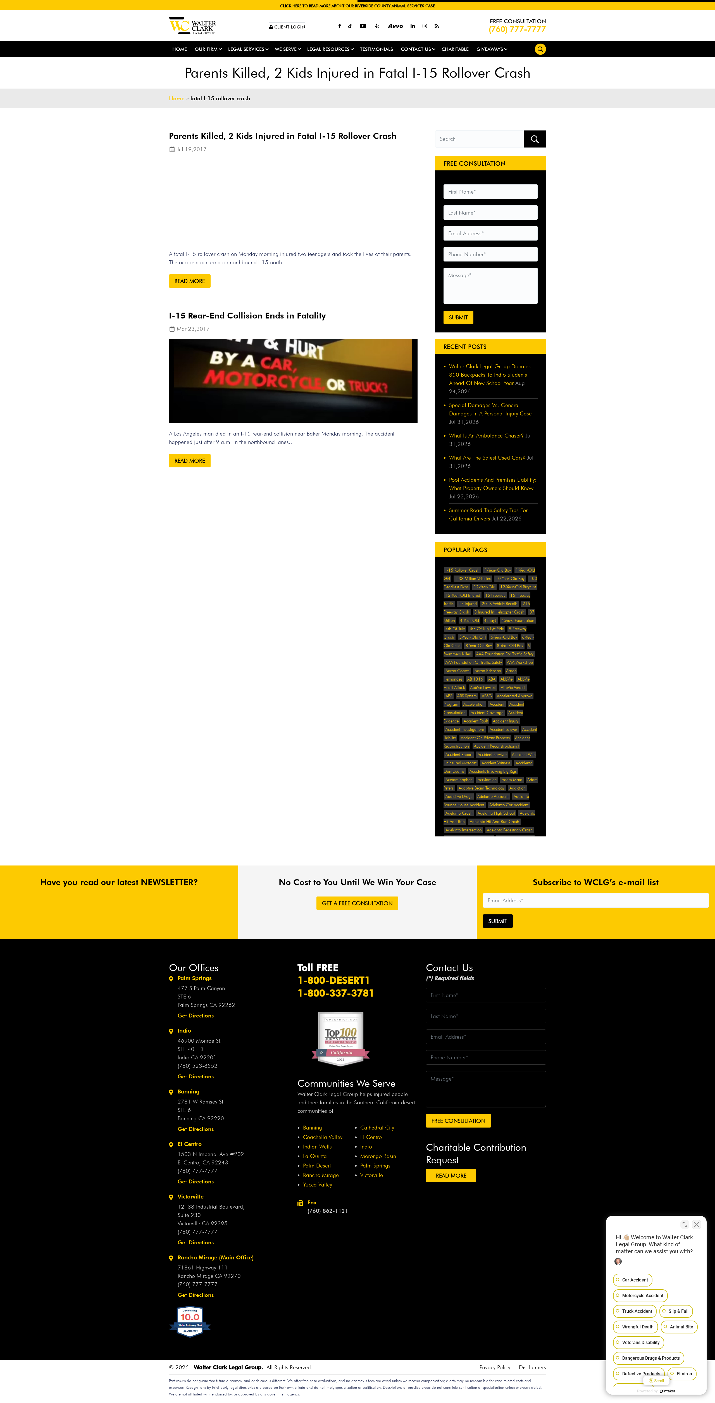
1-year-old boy (498, 570)
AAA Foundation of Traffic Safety (473, 662)
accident (497, 704)
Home (179, 49)
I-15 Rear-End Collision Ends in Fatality (247, 315)
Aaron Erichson (488, 670)
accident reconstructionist (496, 746)
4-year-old (469, 620)
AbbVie (506, 679)
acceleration (474, 704)
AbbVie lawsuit (483, 687)
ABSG (487, 695)
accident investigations (465, 729)
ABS (448, 695)
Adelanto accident (493, 796)
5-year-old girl (472, 637)
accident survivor (492, 754)
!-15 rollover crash (462, 570)
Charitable (455, 49)
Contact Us (416, 49)
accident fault (476, 721)
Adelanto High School (496, 813)
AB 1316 (475, 679)
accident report (459, 754)
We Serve (286, 49)
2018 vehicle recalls (500, 603)
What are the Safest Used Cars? (487, 457)
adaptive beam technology (481, 788)
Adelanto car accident (508, 804)
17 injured (468, 603)
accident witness (496, 762)
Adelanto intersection (463, 830)
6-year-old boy (504, 637)
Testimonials (376, 49)
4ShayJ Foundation (517, 620)
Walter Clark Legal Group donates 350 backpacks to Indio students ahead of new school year (490, 374)
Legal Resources (328, 49)
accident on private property (485, 737)
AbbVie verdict (513, 687)
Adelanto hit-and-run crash (494, 821)
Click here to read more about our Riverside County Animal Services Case (357, 6)
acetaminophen (459, 779)
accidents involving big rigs (493, 771)
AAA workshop (520, 662)
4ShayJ (490, 620)
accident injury (505, 721)
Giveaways (489, 49)
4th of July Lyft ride (487, 628)
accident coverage (487, 712)
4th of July (455, 628)
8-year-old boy (479, 645)
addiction (517, 788)
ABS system (467, 695)
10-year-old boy (510, 578)
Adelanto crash (459, 813)
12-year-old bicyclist (518, 586)
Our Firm (206, 49)
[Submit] (535, 139)
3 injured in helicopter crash (499, 612)
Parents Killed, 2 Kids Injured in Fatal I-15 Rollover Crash (283, 136)
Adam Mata (512, 779)
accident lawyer (503, 729)
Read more (190, 281)
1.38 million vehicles (473, 578)
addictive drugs (458, 796)
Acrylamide (487, 779)
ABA (491, 679)
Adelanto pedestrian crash (510, 830)
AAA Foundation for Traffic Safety (504, 654)
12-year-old (484, 586)
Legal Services (246, 49)
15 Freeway (495, 595)
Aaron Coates (457, 670)
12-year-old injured (462, 595)
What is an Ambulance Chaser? (486, 435)
